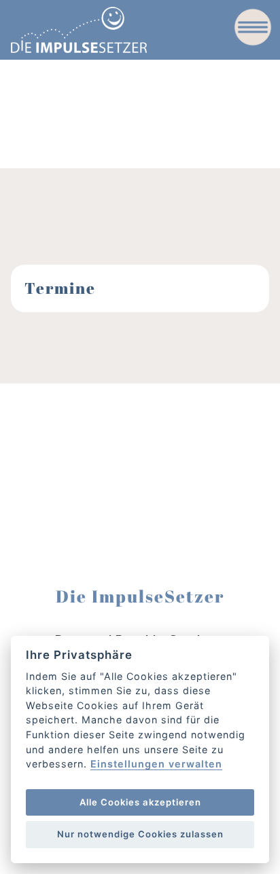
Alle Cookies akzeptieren (140, 802)
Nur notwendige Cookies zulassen (140, 834)
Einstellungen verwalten (156, 764)
